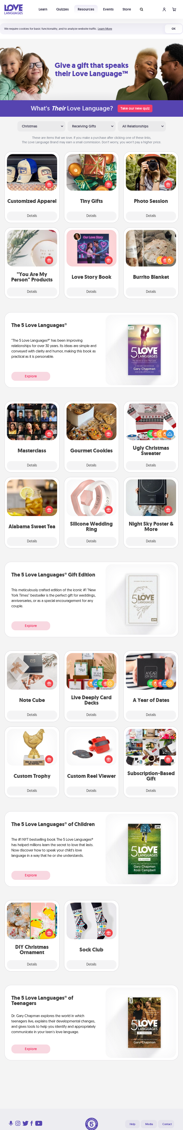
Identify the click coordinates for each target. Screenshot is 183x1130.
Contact (167, 1124)
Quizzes (62, 9)
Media (149, 1124)
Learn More (105, 29)
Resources (86, 9)
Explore (31, 376)
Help (132, 1124)
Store (127, 9)
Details (32, 216)
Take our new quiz (135, 108)
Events (108, 9)
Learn (43, 9)
